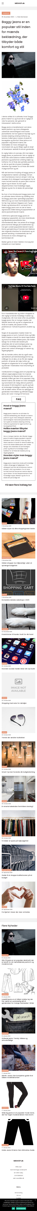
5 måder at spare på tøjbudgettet (15, 841)
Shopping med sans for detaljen (14, 703)
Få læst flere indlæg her (18, 484)
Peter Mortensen (22, 17)
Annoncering (18, 1193)
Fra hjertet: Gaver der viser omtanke (16, 912)
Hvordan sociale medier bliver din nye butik (18, 669)
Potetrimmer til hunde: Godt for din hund (17, 634)
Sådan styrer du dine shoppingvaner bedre (18, 528)
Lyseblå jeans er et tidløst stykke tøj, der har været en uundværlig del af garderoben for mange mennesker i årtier (18, 1001)
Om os (19, 1195)
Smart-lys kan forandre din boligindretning (18, 772)
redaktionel (6, 13)
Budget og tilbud (6, 835)
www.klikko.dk (20, 1178)
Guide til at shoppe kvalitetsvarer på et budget (17, 876)
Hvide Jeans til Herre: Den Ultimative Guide (18, 1150)
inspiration (5, 629)
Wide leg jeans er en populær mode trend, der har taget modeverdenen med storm (18, 1114)
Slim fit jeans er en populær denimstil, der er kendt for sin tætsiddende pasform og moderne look (18, 962)
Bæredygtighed (6, 558)
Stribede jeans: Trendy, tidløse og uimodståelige (14, 1039)
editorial (4, 523)
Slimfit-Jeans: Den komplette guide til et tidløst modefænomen (17, 1076)
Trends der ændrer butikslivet (13, 737)
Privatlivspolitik (21, 1208)
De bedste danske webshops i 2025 (15, 600)
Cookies (18, 1198)
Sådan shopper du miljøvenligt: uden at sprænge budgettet (17, 564)
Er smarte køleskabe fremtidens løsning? (17, 806)
